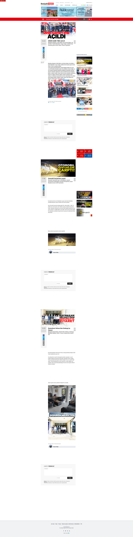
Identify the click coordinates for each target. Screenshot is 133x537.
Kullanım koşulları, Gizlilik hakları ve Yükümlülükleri (71, 523)
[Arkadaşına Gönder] (43, 53)
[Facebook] (43, 48)
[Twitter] (43, 50)
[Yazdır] (43, 55)
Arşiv (71, 2)
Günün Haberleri (67, 2)
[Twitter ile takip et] (65, 531)
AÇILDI (53, 102)
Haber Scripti (65, 533)
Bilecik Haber (62, 2)
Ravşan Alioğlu (55, 252)
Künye (56, 523)
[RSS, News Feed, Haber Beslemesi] (67, 531)
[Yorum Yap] (43, 57)
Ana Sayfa (57, 2)
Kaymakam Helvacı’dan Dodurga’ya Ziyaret (53, 19)
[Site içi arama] (91, 19)
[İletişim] (89, 19)
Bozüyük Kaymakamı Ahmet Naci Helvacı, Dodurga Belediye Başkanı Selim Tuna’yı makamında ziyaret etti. (61, 333)
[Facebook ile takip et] (64, 531)
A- (74, 42)
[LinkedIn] (43, 52)
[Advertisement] (61, 53)
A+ (74, 41)
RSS (81, 523)
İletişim (59, 523)
